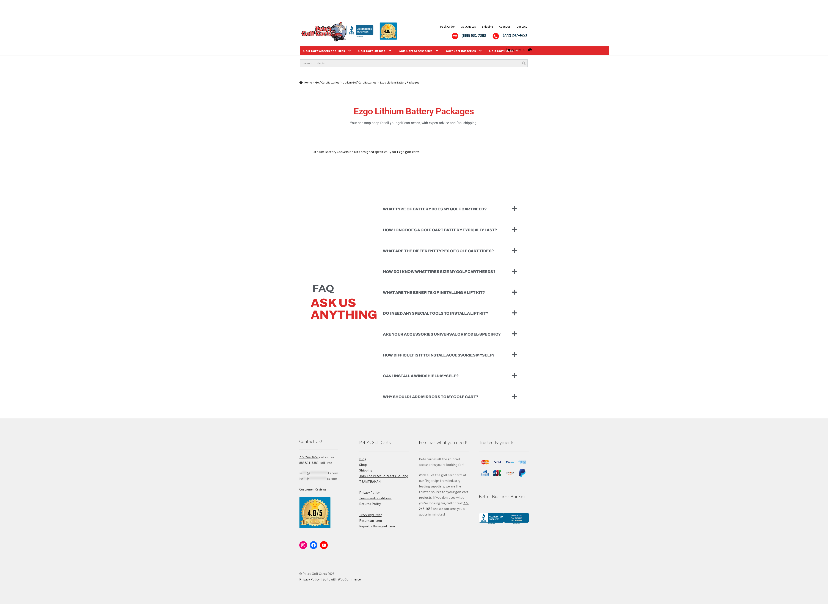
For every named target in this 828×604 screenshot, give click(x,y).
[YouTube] (324, 545)
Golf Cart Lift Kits (371, 51)
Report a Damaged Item (377, 526)
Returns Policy (370, 503)
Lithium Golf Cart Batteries (359, 82)
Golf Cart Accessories (415, 51)
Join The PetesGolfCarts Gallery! (383, 476)
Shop (363, 464)
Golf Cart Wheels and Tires (324, 51)
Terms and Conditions (375, 498)
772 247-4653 (308, 457)
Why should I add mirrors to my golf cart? (430, 397)
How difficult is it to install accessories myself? (438, 355)
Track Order (447, 26)
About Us (505, 26)
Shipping (487, 26)
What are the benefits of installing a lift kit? (434, 292)
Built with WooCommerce (342, 579)
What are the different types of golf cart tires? (438, 251)
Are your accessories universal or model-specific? (441, 334)
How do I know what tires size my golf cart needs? (439, 272)
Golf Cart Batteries (461, 51)
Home (308, 82)
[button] (450, 208)
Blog (362, 459)
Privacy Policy (369, 492)
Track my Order (370, 515)
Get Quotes (468, 26)
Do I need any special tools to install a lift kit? (435, 313)
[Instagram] (303, 545)
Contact (522, 26)
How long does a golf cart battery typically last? (440, 230)
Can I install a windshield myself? (420, 376)
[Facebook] (313, 545)
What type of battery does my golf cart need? (434, 209)
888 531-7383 (308, 462)
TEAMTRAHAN (370, 481)
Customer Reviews (312, 489)
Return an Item (370, 520)
